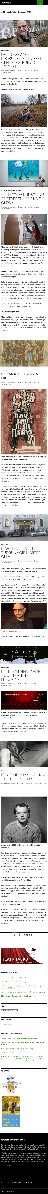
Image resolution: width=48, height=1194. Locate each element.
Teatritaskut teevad (25, 1182)
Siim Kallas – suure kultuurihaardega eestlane (16, 982)
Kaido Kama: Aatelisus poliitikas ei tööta (15, 978)
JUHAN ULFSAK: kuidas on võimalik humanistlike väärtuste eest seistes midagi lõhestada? (23, 1060)
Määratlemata (6, 191)
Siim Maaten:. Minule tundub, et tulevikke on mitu (18, 996)
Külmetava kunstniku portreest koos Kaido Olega (23, 198)
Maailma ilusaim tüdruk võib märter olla (21, 552)
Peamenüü (45, 2)
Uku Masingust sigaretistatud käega (21, 1049)
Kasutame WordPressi (7, 1191)
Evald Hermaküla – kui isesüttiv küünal (23, 776)
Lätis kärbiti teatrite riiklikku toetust (24, 1039)
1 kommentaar (40, 783)
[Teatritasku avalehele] (24, 956)
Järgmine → (29, 935)
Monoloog (5, 50)
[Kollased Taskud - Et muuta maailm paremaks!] (10, 1111)
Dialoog (4, 771)
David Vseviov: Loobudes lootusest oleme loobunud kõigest (21, 60)
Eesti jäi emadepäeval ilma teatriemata (17, 1053)
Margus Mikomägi (26, 71)
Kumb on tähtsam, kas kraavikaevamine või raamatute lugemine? (23, 992)
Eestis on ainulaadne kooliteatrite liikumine (22, 675)
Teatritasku (6, 2)
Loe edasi (10, 151)
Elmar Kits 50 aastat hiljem (20, 376)
